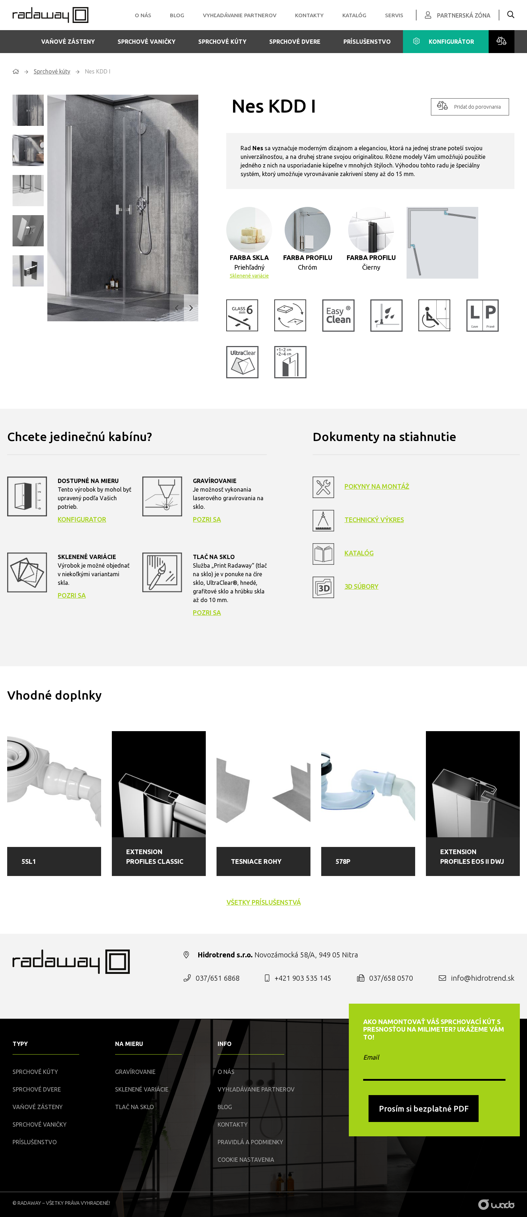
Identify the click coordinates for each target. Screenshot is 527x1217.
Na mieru (129, 1044)
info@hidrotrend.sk (482, 978)
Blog (177, 15)
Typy (20, 1044)
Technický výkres (374, 519)
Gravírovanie (135, 1072)
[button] (191, 307)
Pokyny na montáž (377, 486)
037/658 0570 (391, 978)
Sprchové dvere (295, 41)
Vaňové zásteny (68, 41)
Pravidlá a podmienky (250, 1142)
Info (225, 1044)
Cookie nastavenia (246, 1159)
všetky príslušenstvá (264, 902)
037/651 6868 (217, 978)
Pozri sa (207, 519)
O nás (143, 15)
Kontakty (309, 15)
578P (343, 861)
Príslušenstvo (367, 41)
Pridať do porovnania (477, 107)
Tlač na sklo (134, 1107)
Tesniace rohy (256, 861)
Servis (394, 15)
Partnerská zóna (463, 15)
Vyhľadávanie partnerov (239, 15)
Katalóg (354, 15)
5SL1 (29, 861)
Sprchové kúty (222, 41)
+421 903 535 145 (303, 978)
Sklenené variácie (249, 276)
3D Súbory (362, 586)
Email (371, 1057)
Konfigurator (82, 519)
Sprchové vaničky (146, 41)
